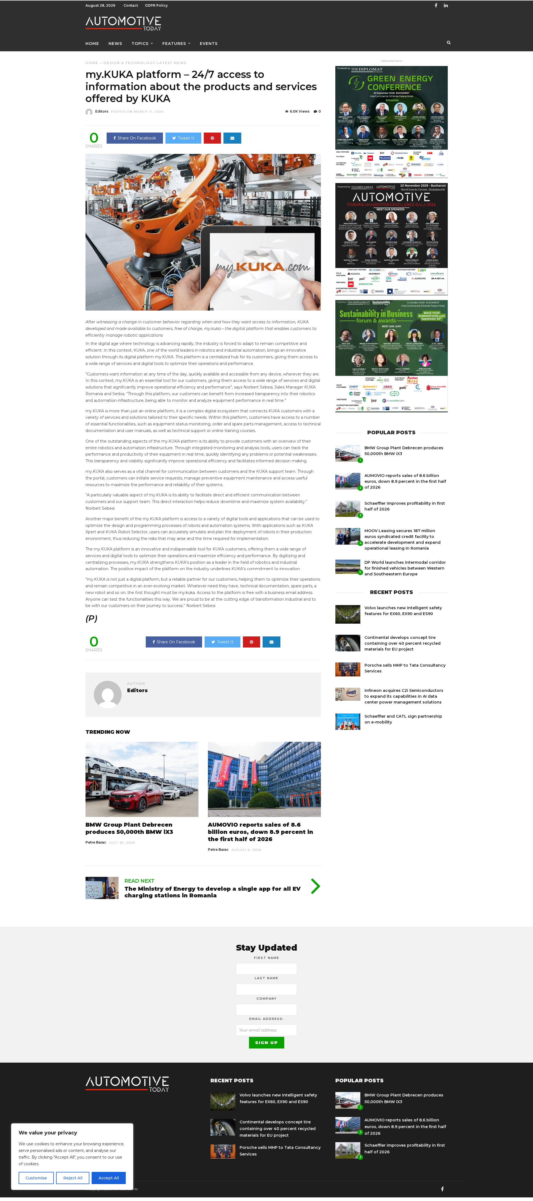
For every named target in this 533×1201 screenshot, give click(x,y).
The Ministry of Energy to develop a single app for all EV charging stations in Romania (212, 892)
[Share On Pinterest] (212, 138)
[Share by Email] (232, 138)
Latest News (172, 63)
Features (174, 43)
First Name (266, 958)
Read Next (139, 881)
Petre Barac (96, 842)
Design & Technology (129, 63)
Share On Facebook (137, 138)
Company (267, 999)
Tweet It (186, 138)
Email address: (266, 1019)
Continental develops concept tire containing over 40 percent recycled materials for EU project (402, 643)
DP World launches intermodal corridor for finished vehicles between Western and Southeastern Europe (405, 568)
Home (92, 43)
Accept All (109, 1177)
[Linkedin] (446, 5)
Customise (36, 1177)
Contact (131, 5)
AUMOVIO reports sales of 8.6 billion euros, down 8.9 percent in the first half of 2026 (260, 831)
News (115, 43)
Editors (101, 111)
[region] (72, 1156)
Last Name (266, 978)
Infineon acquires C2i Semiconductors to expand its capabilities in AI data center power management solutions (403, 696)
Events (209, 43)
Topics (140, 43)
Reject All (72, 1177)
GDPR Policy (156, 5)
